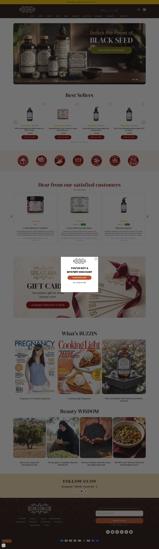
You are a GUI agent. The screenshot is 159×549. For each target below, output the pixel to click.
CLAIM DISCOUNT (79, 278)
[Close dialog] (96, 258)
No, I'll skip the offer (79, 282)
